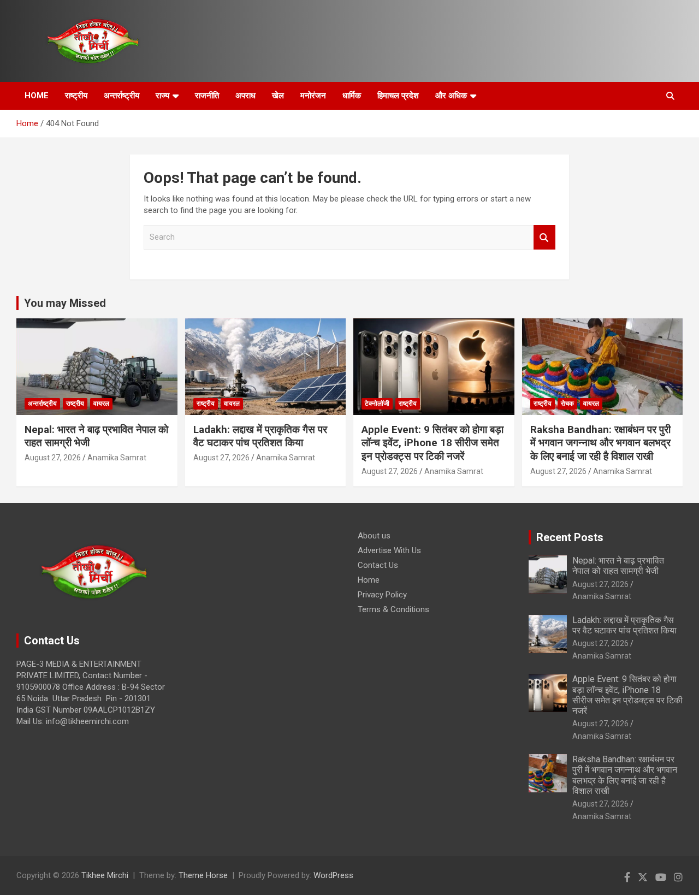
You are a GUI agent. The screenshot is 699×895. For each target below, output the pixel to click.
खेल (278, 95)
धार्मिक (351, 95)
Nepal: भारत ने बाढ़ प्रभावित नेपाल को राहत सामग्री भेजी (618, 565)
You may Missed (65, 303)
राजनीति (207, 95)
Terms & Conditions (393, 609)
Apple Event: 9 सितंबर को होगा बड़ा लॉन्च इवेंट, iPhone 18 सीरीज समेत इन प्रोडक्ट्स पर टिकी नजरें (432, 443)
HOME (37, 95)
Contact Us (378, 565)
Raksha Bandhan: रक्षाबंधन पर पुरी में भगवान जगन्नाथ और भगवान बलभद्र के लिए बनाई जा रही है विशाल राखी (600, 443)
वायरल (101, 403)
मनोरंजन (313, 95)
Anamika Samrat (116, 457)
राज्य (162, 95)
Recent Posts (569, 537)
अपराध (245, 95)
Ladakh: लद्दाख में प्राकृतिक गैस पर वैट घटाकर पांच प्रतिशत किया (260, 436)
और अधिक (451, 95)
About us (374, 536)
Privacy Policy (382, 595)
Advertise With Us (389, 550)
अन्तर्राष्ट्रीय (121, 95)
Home (369, 580)
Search (544, 237)
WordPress (333, 875)
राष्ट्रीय (76, 95)
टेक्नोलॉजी (377, 403)
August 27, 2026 (53, 457)
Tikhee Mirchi (104, 875)
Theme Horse (203, 875)
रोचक (567, 403)
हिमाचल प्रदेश (398, 95)
